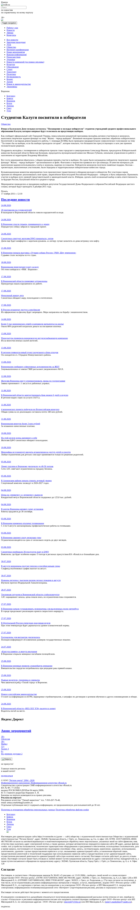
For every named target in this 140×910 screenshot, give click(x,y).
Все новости (12, 40)
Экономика (12, 86)
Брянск (10, 98)
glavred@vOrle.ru (72, 902)
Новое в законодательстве (19, 84)
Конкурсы (11, 35)
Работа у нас (12, 28)
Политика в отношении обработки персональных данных (28, 810)
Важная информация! (17, 54)
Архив (10, 82)
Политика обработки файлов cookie (72, 810)
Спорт (9, 69)
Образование (13, 67)
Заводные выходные (16, 42)
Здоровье (11, 59)
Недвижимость (14, 77)
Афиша (10, 32)
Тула (9, 111)
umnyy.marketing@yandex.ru (118, 902)
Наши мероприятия (16, 52)
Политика (11, 74)
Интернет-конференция (18, 49)
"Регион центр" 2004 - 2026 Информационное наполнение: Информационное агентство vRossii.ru (34, 781)
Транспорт (11, 72)
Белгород (11, 96)
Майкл (4, 742)
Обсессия (5, 737)
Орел (9, 108)
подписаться (7, 776)
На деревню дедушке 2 (11, 752)
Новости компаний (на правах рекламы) (25, 62)
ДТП (9, 45)
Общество (11, 47)
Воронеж (11, 101)
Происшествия (13, 57)
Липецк (10, 106)
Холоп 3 (5, 747)
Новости (11, 30)
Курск (9, 103)
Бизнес (10, 79)
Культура (11, 64)
